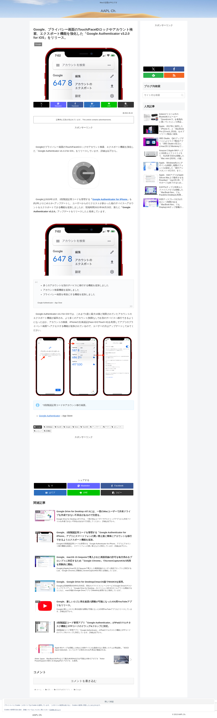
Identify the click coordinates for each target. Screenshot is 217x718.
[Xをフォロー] (153, 69)
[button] (126, 104)
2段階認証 (49, 427)
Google (38, 427)
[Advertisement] (83, 135)
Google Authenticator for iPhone (109, 199)
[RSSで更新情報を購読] (174, 75)
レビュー (39, 431)
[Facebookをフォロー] (174, 69)
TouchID (85, 427)
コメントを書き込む (84, 681)
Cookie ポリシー (55, 710)
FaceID (59, 427)
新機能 (48, 431)
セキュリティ (118, 427)
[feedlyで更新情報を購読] (153, 75)
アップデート (96, 427)
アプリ (107, 427)
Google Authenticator (49, 416)
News (76, 427)
